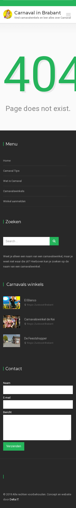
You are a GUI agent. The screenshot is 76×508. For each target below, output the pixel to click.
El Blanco (30, 300)
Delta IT (14, 499)
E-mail (7, 397)
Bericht (7, 412)
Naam (6, 383)
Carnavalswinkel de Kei (39, 319)
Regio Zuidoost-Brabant (40, 304)
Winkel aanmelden (14, 201)
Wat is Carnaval (12, 181)
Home (7, 160)
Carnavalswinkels (13, 191)
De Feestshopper (35, 338)
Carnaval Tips (11, 170)
